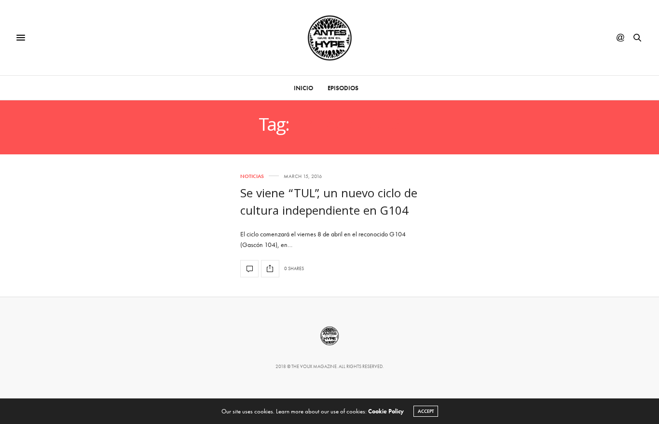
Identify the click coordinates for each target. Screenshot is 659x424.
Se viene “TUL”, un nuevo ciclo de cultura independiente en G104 (328, 203)
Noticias (252, 176)
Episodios (343, 88)
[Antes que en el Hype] (329, 37)
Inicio (303, 88)
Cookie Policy (386, 411)
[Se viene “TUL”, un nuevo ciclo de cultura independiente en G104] (249, 268)
